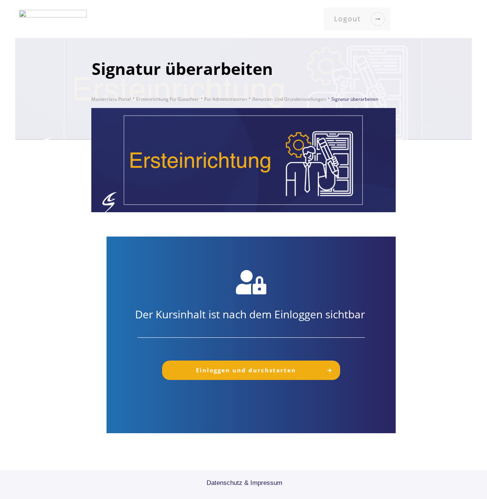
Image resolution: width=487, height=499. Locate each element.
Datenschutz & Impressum (244, 482)
